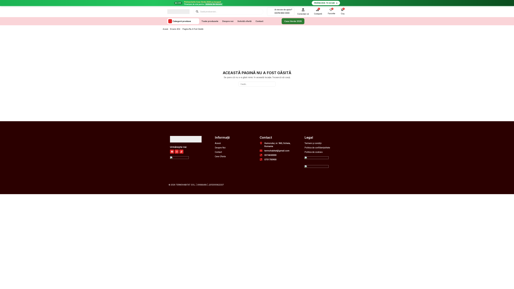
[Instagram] (177, 152)
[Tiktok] (181, 152)
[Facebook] (172, 152)
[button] (303, 11)
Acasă (165, 29)
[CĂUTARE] (273, 84)
